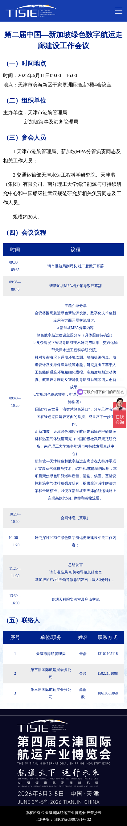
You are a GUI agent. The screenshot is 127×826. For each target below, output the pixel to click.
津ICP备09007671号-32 (72, 819)
